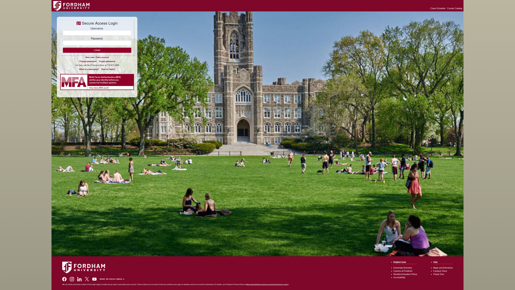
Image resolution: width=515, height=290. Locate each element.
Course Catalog (454, 8)
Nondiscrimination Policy (405, 274)
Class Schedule (438, 8)
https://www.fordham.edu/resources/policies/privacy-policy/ (267, 284)
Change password (87, 61)
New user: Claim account (97, 57)
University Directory (402, 268)
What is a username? (89, 69)
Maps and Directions (443, 268)
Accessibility (399, 277)
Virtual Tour (438, 274)
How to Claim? (108, 69)
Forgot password (107, 61)
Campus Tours (440, 271)
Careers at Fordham (402, 271)
